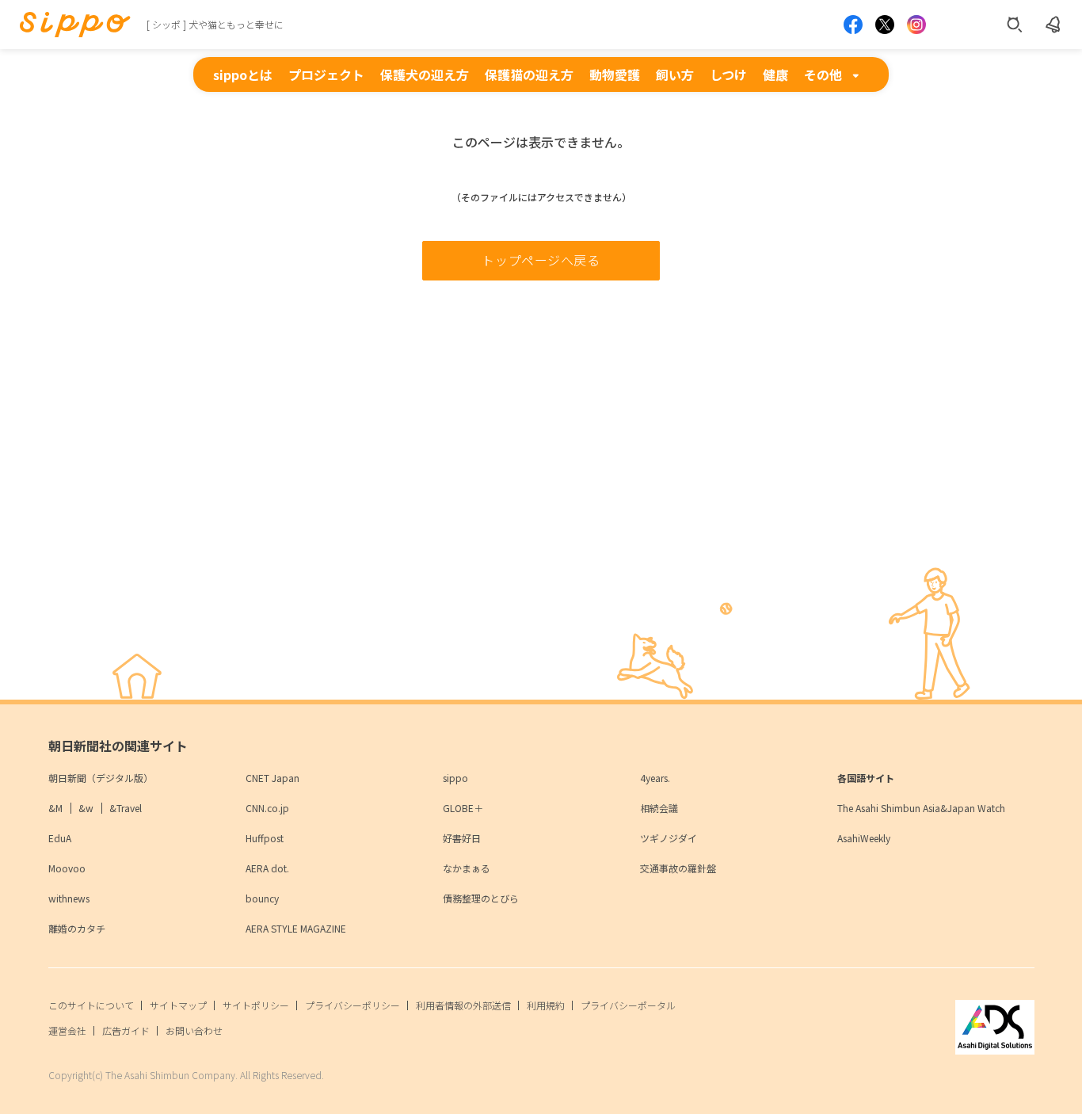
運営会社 (67, 1030)
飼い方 (675, 74)
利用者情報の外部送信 (463, 1005)
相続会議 (659, 808)
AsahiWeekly (863, 838)
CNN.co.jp (267, 808)
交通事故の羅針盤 (678, 868)
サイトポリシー (256, 1005)
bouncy (262, 898)
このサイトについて (91, 1005)
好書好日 (462, 838)
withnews (69, 898)
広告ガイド (126, 1030)
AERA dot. (267, 868)
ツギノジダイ (668, 838)
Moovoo (67, 868)
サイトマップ (178, 1005)
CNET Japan (272, 777)
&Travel (125, 808)
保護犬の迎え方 (424, 74)
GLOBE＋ (463, 808)
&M (55, 808)
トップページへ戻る (541, 259)
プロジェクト (326, 74)
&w (85, 808)
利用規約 (546, 1005)
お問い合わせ (194, 1030)
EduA (59, 838)
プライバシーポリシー (352, 1005)
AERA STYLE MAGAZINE (296, 928)
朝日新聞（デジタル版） (100, 777)
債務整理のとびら (481, 898)
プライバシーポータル (628, 1005)
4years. (655, 777)
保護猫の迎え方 (529, 74)
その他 (823, 74)
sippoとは (242, 74)
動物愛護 (614, 74)
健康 (775, 74)
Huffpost (265, 838)
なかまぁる (466, 868)
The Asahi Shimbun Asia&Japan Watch (921, 808)
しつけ (728, 74)
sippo (455, 777)
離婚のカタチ (76, 928)
